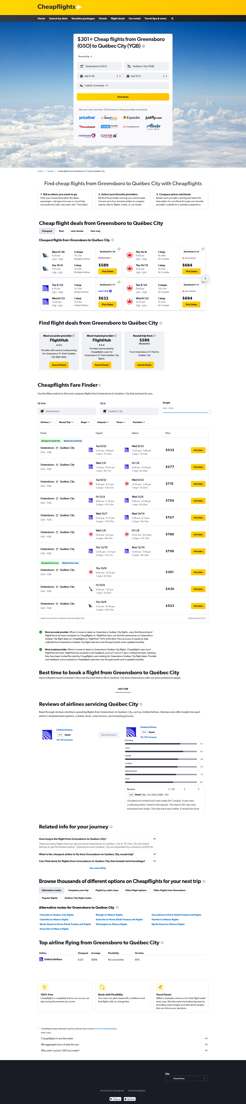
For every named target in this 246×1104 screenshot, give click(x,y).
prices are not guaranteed (105, 1029)
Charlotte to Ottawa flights (54, 919)
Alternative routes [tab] (51, 890)
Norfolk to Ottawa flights (165, 919)
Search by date (58, 18)
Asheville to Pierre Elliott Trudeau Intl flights (119, 919)
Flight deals (118, 18)
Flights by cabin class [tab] (107, 890)
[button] (143, 46)
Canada (50, 171)
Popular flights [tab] (50, 898)
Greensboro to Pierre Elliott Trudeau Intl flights (176, 914)
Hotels (103, 18)
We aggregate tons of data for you (60, 1044)
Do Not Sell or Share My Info (112, 1090)
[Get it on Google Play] (115, 1099)
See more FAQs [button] (98, 868)
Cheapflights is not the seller (57, 1038)
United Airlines (64, 729)
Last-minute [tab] (77, 231)
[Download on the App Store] (130, 1099)
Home (41, 18)
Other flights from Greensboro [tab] (169, 890)
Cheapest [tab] (47, 231)
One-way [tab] (96, 231)
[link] (59, 365)
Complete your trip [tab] (78, 890)
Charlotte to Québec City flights (57, 914)
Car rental (135, 18)
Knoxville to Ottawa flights (54, 928)
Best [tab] (61, 231)
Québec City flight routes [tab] (78, 898)
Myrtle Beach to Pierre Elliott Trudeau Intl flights (65, 924)
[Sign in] (172, 18)
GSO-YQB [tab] (123, 689)
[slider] (209, 412)
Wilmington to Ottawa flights (111, 924)
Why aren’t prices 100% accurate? (60, 1050)
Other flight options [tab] (135, 890)
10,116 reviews (64, 739)
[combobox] (86, 56)
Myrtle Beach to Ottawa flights (168, 924)
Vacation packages (83, 18)
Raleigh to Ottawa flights (109, 914)
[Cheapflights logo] (56, 7)
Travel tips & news (155, 18)
